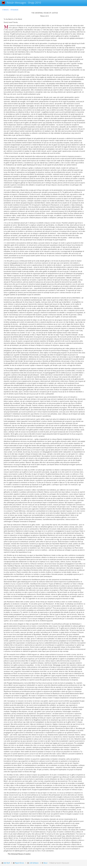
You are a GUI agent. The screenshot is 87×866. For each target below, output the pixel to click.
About (45, 863)
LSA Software (34, 863)
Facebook (14, 9)
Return (5, 9)
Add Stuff (7, 863)
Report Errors (19, 863)
